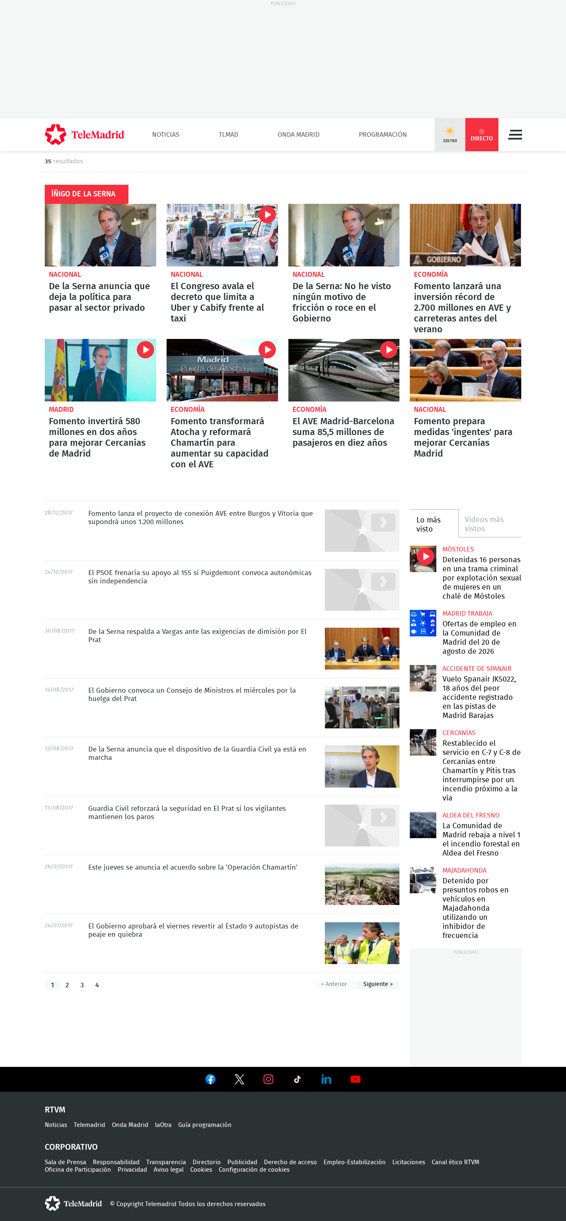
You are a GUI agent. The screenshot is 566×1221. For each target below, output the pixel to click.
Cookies (201, 1170)
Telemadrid (89, 1125)
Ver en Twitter (239, 1081)
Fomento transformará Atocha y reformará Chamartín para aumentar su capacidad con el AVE (222, 370)
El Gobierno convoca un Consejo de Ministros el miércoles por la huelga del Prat (362, 707)
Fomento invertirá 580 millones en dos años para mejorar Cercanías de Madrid (100, 370)
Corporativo (71, 1147)
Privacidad (132, 1170)
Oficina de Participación (78, 1170)
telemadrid (73, 1203)
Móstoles (458, 549)
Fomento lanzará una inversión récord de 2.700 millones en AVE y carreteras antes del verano (465, 235)
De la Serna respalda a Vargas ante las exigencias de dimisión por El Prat (362, 649)
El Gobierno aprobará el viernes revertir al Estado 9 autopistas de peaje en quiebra (362, 943)
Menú (515, 134)
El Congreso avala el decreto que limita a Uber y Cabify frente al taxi (222, 235)
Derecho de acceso (290, 1162)
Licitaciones (408, 1162)
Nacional (65, 274)
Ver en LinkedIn (326, 1079)
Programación (383, 134)
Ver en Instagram (268, 1079)
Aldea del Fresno (471, 815)
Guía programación (205, 1125)
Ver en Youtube (355, 1079)
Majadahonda (464, 870)
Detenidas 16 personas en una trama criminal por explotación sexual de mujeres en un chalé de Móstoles (423, 559)
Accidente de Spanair (477, 668)
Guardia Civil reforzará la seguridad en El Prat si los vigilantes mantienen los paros (362, 825)
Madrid (61, 409)
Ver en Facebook (210, 1081)
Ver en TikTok (297, 1081)
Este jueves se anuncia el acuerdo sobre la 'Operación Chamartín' (362, 884)
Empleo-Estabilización (355, 1162)
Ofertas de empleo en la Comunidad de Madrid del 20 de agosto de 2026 (423, 623)
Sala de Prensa (65, 1162)
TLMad (228, 134)
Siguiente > (378, 984)
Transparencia (166, 1162)
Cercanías (459, 733)
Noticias (165, 134)
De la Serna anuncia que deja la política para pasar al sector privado (100, 235)
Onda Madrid (298, 134)
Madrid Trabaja (467, 613)
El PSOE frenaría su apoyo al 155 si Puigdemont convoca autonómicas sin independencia (362, 590)
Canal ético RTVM (455, 1162)
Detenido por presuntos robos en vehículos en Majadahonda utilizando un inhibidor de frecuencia (423, 880)
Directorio (207, 1162)
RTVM (55, 1110)
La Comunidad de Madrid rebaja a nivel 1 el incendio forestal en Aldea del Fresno (423, 825)
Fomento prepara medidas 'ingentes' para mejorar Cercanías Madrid (465, 370)
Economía (431, 274)
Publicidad (242, 1162)
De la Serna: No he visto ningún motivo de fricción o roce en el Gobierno (344, 235)
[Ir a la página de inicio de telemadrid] (84, 134)
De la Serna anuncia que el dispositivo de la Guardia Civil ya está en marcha (362, 766)
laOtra (163, 1125)
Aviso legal (169, 1170)
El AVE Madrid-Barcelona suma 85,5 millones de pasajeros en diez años (344, 370)
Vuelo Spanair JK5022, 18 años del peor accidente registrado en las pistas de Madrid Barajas (423, 678)
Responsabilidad (116, 1162)
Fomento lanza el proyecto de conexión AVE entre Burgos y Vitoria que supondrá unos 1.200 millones (362, 530)
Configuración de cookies (254, 1170)
